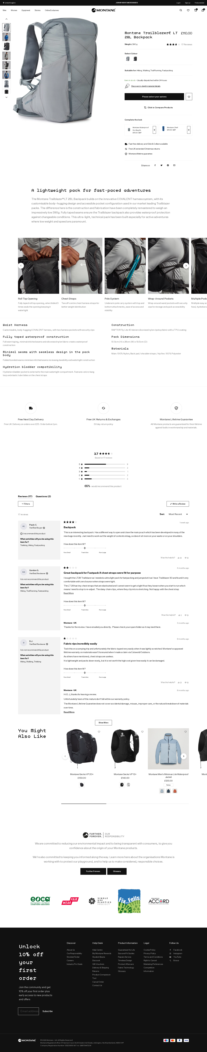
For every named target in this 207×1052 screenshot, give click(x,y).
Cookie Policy (149, 950)
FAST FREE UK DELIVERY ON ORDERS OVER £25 (140, 3)
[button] (179, 44)
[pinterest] (168, 165)
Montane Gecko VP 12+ (125, 774)
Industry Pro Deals (74, 964)
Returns (95, 971)
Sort (162, 514)
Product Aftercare (126, 964)
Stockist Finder (73, 957)
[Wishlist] (188, 10)
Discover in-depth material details (145, 86)
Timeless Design (125, 960)
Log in (178, 3)
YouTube (177, 957)
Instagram (177, 953)
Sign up (187, 3)
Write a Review (180, 505)
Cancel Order (98, 982)
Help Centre (97, 950)
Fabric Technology (126, 967)
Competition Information (149, 969)
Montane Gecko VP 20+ (82, 774)
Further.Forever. (93, 871)
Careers (70, 960)
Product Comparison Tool (101, 976)
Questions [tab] (43, 497)
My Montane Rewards (101, 953)
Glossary (117, 871)
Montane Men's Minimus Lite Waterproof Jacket (168, 775)
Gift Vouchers (98, 964)
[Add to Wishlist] (189, 96)
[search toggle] (180, 10)
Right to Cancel (150, 960)
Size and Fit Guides (126, 953)
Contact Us (97, 985)
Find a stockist (199, 3)
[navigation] (21, 266)
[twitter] (161, 165)
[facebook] (155, 165)
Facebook (177, 950)
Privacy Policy (150, 953)
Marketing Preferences (153, 964)
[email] (174, 165)
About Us (71, 950)
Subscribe (48, 1011)
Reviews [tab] (25, 497)
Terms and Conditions (153, 957)
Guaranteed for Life (126, 950)
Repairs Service (124, 957)
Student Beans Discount (98, 959)
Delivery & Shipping (100, 967)
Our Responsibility (74, 953)
